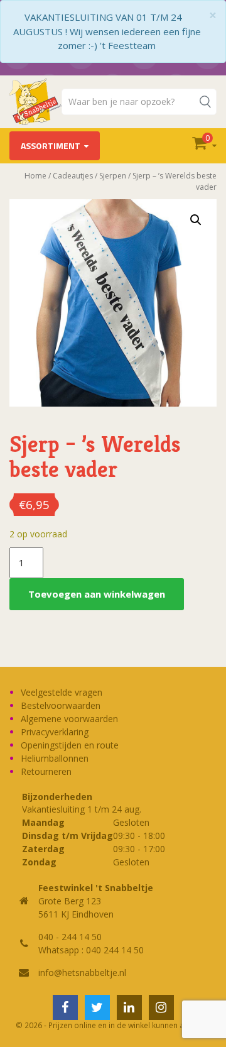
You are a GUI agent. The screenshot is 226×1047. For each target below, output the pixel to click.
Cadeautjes (73, 175)
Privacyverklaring (55, 732)
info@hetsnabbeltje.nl (82, 972)
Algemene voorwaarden (69, 719)
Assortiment (50, 145)
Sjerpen (112, 175)
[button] (196, 220)
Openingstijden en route (70, 745)
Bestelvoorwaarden (60, 705)
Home (35, 175)
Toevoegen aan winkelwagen (96, 594)
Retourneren (46, 771)
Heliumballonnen (55, 758)
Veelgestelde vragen (61, 692)
